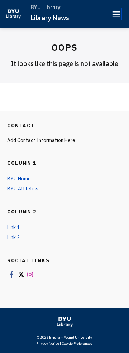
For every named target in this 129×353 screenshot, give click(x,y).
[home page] (13, 13)
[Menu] (116, 14)
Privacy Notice (47, 343)
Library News (49, 18)
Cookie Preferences (77, 343)
